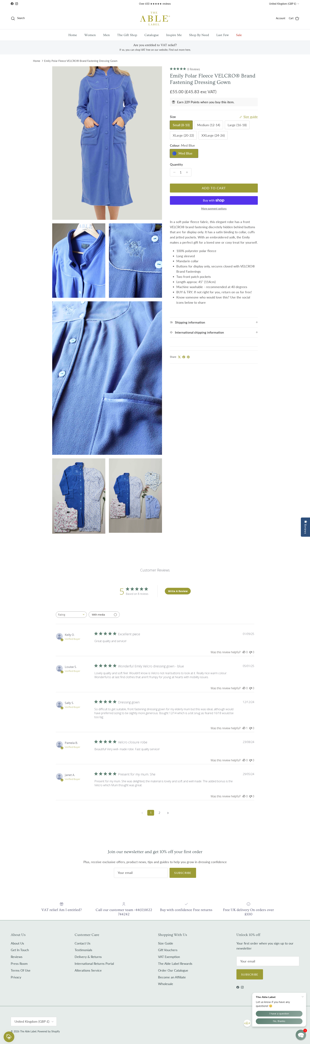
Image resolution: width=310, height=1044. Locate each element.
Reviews (16, 957)
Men (106, 35)
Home (72, 35)
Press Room (19, 963)
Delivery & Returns (88, 957)
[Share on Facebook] (183, 357)
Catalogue (151, 35)
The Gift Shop (127, 35)
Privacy (16, 977)
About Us (17, 943)
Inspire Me (174, 35)
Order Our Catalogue (173, 970)
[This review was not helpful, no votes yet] (250, 652)
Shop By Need (199, 35)
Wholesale (165, 984)
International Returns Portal (94, 963)
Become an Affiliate (172, 977)
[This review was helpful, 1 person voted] (244, 728)
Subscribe (182, 872)
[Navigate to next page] (168, 813)
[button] (301, 1035)
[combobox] (71, 614)
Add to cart (214, 188)
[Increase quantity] (188, 172)
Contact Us (82, 943)
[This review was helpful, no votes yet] (244, 652)
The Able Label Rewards (175, 963)
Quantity (176, 164)
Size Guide (165, 943)
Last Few (222, 35)
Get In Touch (20, 950)
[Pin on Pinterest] (188, 357)
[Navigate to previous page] (142, 813)
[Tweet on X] (179, 357)
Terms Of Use (20, 970)
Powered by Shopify (48, 1031)
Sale (239, 35)
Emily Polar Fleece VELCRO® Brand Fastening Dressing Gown (80, 60)
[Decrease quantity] (173, 172)
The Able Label (28, 1031)
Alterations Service (88, 970)
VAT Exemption (169, 957)
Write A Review (178, 591)
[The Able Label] (155, 18)
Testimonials (83, 950)
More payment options (214, 208)
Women (90, 35)
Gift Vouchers (167, 950)
